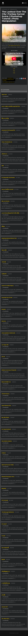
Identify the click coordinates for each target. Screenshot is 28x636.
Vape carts (4, 94)
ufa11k (3, 356)
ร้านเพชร (3, 535)
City (14, 70)
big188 (3, 559)
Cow (14, 72)
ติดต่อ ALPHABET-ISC (6, 382)
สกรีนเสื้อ (3, 595)
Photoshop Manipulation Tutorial (8, 80)
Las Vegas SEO (5, 344)
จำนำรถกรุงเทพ (5, 500)
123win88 (4, 262)
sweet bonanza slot (6, 405)
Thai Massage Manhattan (8, 512)
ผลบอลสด (4, 309)
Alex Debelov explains (7, 441)
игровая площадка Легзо (8, 476)
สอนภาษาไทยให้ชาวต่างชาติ (7, 189)
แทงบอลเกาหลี (4, 606)
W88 (3, 165)
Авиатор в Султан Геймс (8, 464)
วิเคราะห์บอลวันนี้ (5, 547)
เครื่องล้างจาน (4, 153)
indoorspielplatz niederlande (8, 333)
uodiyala (4, 452)
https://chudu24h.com (7, 142)
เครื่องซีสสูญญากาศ (6, 571)
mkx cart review (5, 201)
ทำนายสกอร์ (4, 524)
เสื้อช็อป (3, 226)
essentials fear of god (7, 297)
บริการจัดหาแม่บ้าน (5, 618)
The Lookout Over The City (14, 45)
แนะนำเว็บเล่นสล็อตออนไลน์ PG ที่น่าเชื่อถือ (10, 213)
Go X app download (6, 429)
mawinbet (4, 488)
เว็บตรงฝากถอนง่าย (5, 393)
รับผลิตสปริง (4, 273)
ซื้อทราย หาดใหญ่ (5, 118)
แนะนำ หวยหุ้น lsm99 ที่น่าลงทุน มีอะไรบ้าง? (11, 106)
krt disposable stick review (8, 177)
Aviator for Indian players (8, 285)
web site (4, 321)
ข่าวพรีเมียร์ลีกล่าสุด (6, 583)
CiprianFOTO (10, 78)
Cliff (14, 68)
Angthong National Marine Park (9, 238)
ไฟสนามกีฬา (4, 250)
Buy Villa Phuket (5, 417)
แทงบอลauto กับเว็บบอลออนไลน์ (8, 130)
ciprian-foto (13, 9)
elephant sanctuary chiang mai (9, 370)
